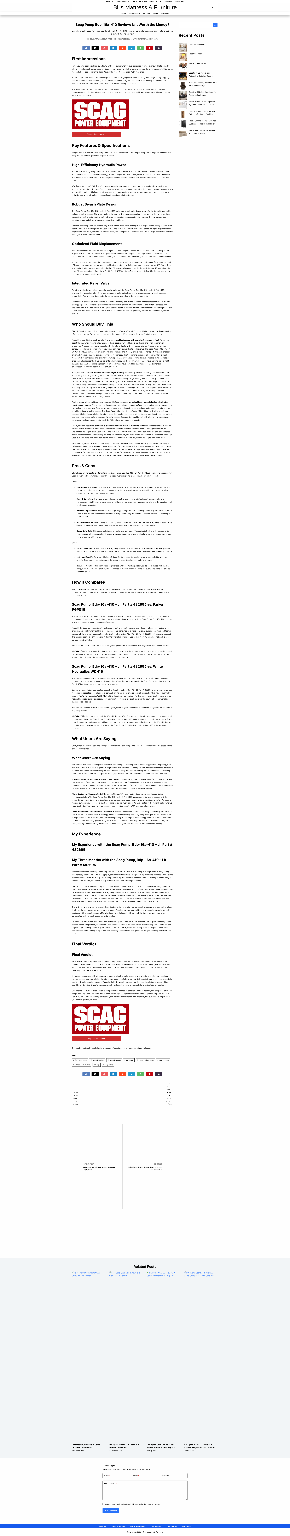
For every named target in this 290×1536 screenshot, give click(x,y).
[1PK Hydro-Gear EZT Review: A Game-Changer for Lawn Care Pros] (201, 1356)
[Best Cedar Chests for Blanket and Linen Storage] (183, 133)
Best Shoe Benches (197, 44)
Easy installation (80, 1060)
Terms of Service (122, 1)
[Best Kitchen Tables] (183, 66)
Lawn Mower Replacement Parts (145, 39)
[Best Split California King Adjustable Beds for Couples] (183, 76)
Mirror (155, 13)
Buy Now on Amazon (96, 1039)
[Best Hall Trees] (183, 57)
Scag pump (108, 1065)
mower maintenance (145, 1060)
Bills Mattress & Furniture (145, 7)
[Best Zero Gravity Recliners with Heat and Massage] (183, 86)
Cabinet (124, 13)
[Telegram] (131, 48)
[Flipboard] (149, 48)
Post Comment (111, 1510)
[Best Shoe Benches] (183, 47)
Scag (96, 1065)
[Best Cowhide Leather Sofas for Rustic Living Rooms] (183, 95)
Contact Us (179, 1)
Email (136, 1475)
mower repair (163, 1060)
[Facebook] (86, 48)
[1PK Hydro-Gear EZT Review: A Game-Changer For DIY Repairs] (164, 1356)
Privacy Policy (155, 1)
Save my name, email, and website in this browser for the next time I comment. (133, 1504)
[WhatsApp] (140, 48)
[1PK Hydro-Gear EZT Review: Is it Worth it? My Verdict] (126, 1356)
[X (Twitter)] (95, 48)
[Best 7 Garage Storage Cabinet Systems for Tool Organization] (183, 124)
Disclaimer (168, 1)
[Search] (213, 7)
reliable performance (81, 1065)
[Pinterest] (104, 48)
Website (165, 1475)
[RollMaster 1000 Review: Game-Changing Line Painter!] (89, 1356)
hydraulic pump (114, 1060)
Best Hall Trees (195, 54)
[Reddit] (122, 48)
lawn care (128, 1060)
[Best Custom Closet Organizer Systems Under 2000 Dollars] (183, 105)
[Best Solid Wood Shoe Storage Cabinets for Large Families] (183, 114)
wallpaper (165, 13)
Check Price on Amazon (96, 134)
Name (107, 1475)
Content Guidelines (139, 1)
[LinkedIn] (113, 48)
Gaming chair (134, 13)
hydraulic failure (97, 1060)
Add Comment (110, 1483)
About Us (109, 1)
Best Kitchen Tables (197, 63)
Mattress (146, 13)
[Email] (158, 48)
